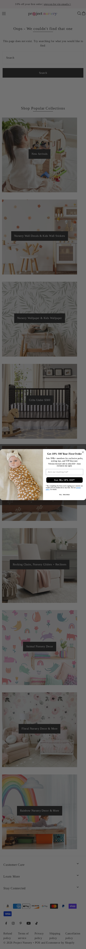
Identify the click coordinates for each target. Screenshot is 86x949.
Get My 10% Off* (64, 480)
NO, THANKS (64, 494)
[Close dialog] (83, 452)
